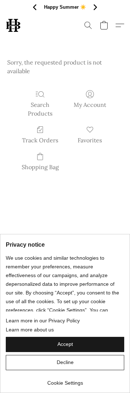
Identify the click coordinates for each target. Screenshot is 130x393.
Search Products (40, 109)
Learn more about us (30, 330)
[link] (65, 380)
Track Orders (40, 140)
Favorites (90, 140)
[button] (13, 25)
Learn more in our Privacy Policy (43, 320)
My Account (90, 104)
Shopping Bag (40, 167)
